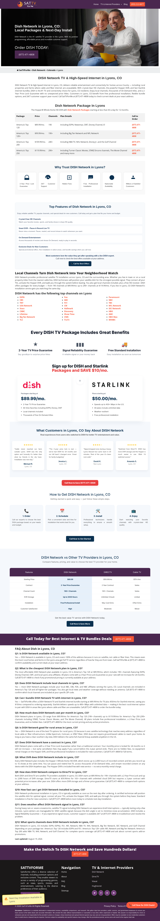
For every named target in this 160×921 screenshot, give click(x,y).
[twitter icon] (94, 893)
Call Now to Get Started (80, 539)
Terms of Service (125, 906)
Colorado (51, 70)
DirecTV (95, 876)
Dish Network (38, 70)
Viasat (94, 881)
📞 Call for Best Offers (80, 264)
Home (97, 4)
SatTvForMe (27, 906)
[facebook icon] (100, 893)
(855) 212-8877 (137, 4)
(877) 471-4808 (26, 54)
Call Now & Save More (80, 624)
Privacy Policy (110, 906)
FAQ (63, 881)
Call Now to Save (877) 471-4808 (80, 483)
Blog (126, 4)
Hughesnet (97, 886)
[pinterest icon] (113, 893)
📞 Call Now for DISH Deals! (142, 905)
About (64, 876)
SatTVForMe (24, 70)
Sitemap (65, 890)
